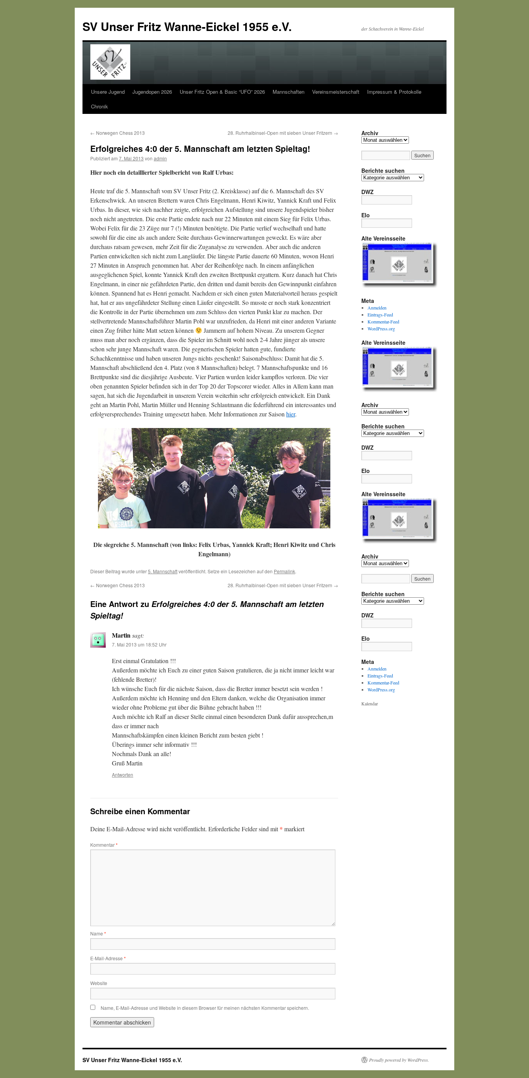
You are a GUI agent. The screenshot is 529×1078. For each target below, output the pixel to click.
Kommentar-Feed (383, 321)
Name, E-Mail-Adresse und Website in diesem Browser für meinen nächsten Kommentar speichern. (205, 1007)
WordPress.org (381, 328)
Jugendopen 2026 (152, 91)
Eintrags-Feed (380, 314)
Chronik (99, 106)
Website (98, 983)
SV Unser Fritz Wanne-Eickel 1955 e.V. (187, 26)
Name (98, 933)
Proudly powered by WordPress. (399, 1060)
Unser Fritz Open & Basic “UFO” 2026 (222, 91)
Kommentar (104, 844)
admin (160, 158)
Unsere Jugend (108, 91)
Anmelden (377, 307)
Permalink (284, 571)
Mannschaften (288, 91)
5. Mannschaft (162, 571)
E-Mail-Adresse (108, 958)
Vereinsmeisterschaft (335, 91)
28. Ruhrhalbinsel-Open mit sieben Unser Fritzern (283, 132)
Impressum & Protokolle (394, 91)
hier (290, 414)
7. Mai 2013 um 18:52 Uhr (139, 644)
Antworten (122, 774)
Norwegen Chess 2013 (117, 132)
